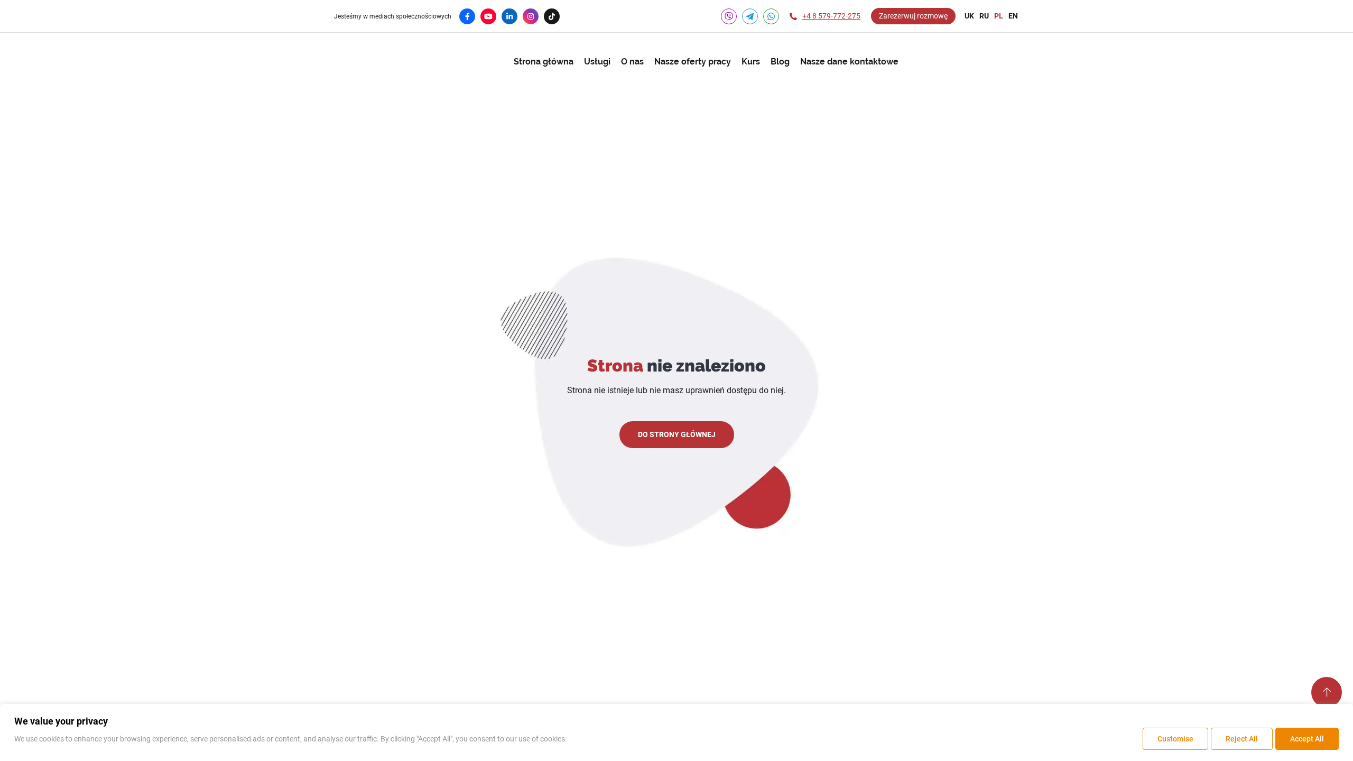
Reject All (1242, 739)
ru (984, 16)
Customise (1175, 739)
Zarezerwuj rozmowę (913, 16)
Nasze (692, 62)
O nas (632, 62)
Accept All (1307, 739)
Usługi (597, 62)
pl (998, 16)
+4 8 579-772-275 (831, 16)
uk (969, 16)
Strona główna (543, 62)
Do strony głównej (677, 434)
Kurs (751, 62)
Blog (780, 62)
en (1013, 16)
